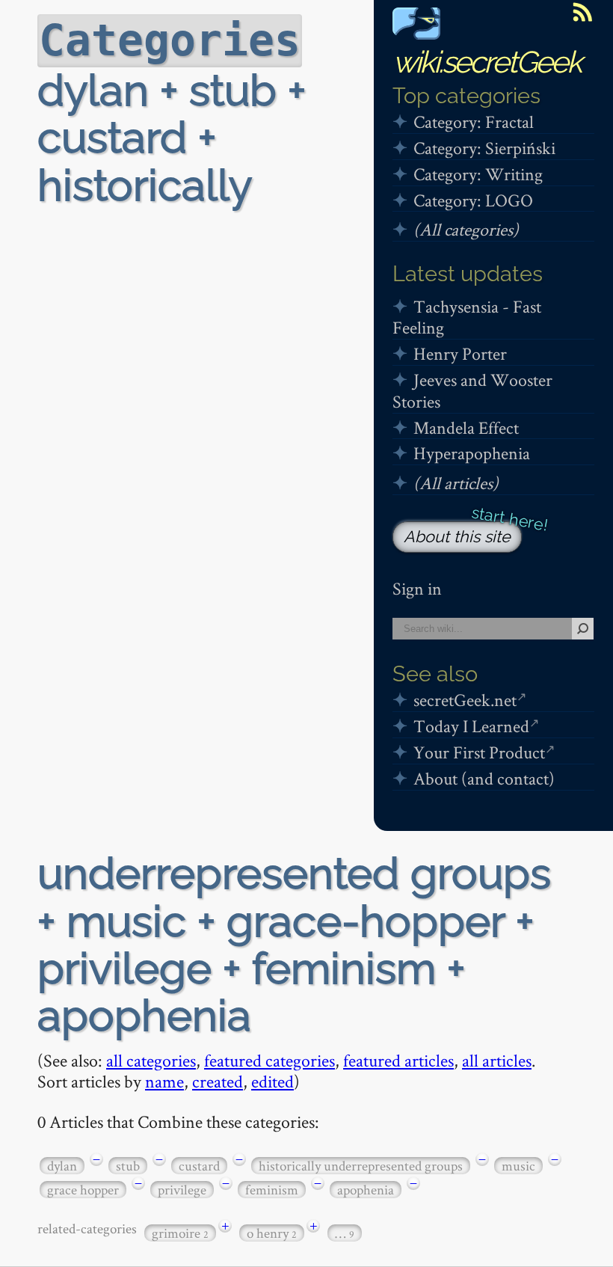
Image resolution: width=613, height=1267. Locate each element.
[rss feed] (582, 12)
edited (272, 1081)
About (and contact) (484, 778)
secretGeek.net (465, 699)
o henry (272, 1233)
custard (199, 1165)
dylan (62, 1165)
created (217, 1081)
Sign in (417, 588)
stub (128, 1165)
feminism (271, 1189)
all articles (497, 1060)
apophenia (365, 1189)
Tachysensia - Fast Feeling (466, 317)
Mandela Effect (466, 427)
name (164, 1081)
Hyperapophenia (471, 452)
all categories (151, 1060)
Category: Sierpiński (484, 147)
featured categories (269, 1060)
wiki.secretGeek (486, 61)
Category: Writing (478, 173)
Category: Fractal (473, 121)
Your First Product (479, 752)
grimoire (180, 1233)
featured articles (398, 1060)
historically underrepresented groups (361, 1165)
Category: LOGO (473, 200)
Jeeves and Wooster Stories (472, 390)
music (518, 1165)
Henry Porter (460, 353)
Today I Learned (471, 725)
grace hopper (83, 1189)
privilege (182, 1189)
